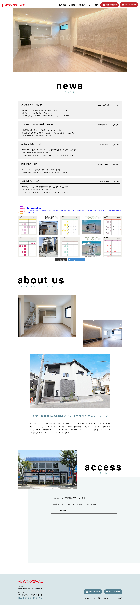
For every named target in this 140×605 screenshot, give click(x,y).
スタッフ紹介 (93, 5)
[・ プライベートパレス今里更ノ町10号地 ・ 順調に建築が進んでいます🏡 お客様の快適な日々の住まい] (91, 225)
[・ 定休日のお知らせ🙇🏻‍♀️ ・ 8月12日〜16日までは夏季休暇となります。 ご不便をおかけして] (27, 225)
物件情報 (72, 5)
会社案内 (81, 5)
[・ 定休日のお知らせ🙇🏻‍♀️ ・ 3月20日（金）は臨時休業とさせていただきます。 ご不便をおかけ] (112, 247)
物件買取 (62, 5)
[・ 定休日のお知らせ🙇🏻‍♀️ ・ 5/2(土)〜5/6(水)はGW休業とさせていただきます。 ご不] (27, 247)
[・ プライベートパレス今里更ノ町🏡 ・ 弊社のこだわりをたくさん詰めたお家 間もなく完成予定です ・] (91, 247)
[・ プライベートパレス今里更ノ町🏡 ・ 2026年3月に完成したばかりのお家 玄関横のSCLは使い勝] (48, 247)
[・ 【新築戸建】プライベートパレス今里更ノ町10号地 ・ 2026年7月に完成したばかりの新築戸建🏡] (48, 225)
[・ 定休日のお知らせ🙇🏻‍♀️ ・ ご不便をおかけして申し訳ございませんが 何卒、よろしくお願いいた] (70, 247)
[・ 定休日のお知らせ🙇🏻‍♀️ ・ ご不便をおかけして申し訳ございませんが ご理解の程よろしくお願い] (70, 225)
